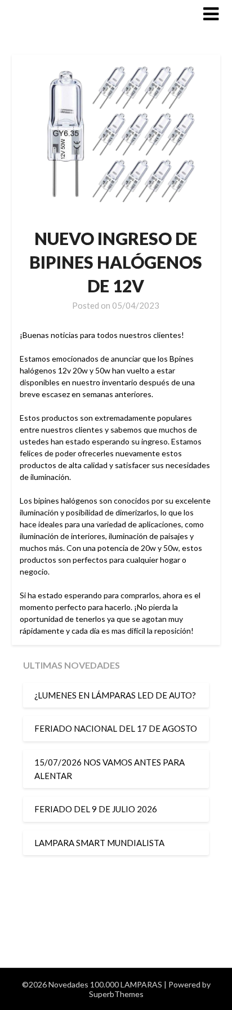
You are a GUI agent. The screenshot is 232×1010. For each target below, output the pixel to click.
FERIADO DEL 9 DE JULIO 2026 (95, 809)
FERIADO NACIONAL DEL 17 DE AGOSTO (115, 728)
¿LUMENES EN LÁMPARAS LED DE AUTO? (115, 695)
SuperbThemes (116, 994)
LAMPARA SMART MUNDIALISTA (99, 843)
